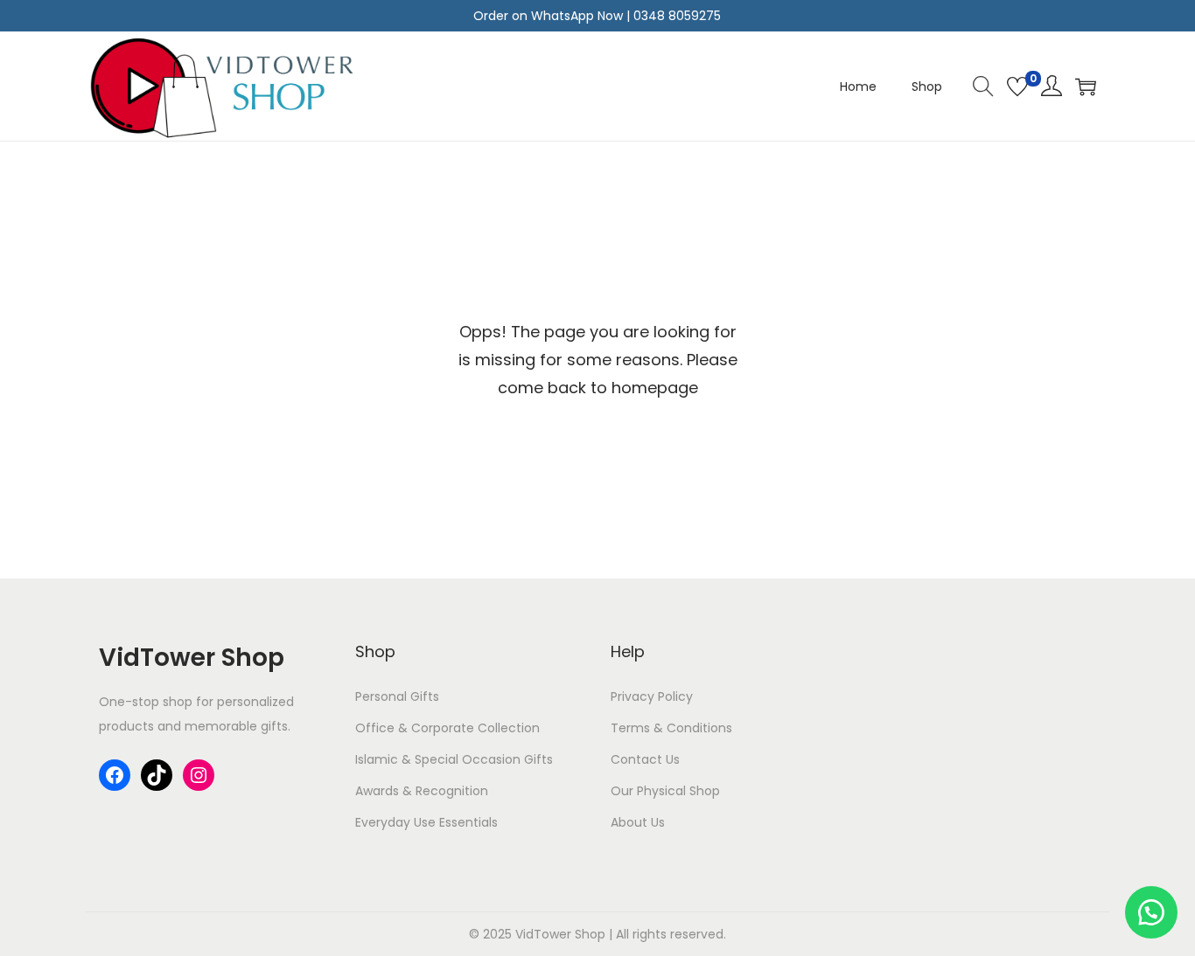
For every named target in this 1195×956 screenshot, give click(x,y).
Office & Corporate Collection (447, 728)
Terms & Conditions (671, 728)
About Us (638, 822)
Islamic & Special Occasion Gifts (454, 759)
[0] (1017, 86)
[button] (1151, 912)
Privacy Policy (652, 696)
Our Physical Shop (665, 791)
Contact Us (645, 759)
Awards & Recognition (421, 791)
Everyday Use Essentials (426, 822)
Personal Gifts (397, 696)
